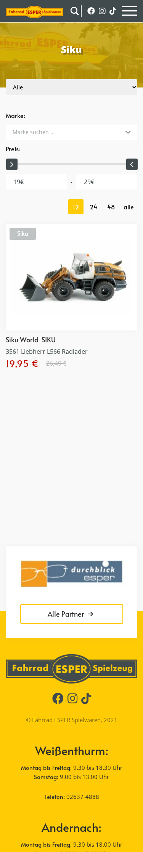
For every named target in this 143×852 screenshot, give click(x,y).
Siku (22, 233)
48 (111, 206)
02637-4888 (82, 796)
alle (129, 206)
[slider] (11, 164)
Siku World (22, 339)
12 (76, 206)
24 (93, 206)
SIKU (49, 339)
